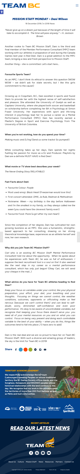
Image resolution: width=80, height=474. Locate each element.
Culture (21, 462)
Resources (49, 462)
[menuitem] (77, 5)
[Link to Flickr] (35, 350)
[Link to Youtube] (45, 350)
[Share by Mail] (30, 350)
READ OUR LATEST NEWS (40, 428)
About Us (12, 462)
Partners (59, 462)
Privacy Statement (40, 469)
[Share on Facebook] (16, 350)
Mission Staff (31, 462)
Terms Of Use (52, 469)
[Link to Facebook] (31, 453)
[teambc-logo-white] (21, 5)
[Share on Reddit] (26, 350)
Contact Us (69, 462)
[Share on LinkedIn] (21, 350)
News (41, 462)
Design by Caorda (65, 469)
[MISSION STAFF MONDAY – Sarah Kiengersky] (1, 237)
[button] (1, 12)
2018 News (50, 23)
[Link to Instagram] (40, 350)
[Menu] (77, 5)
